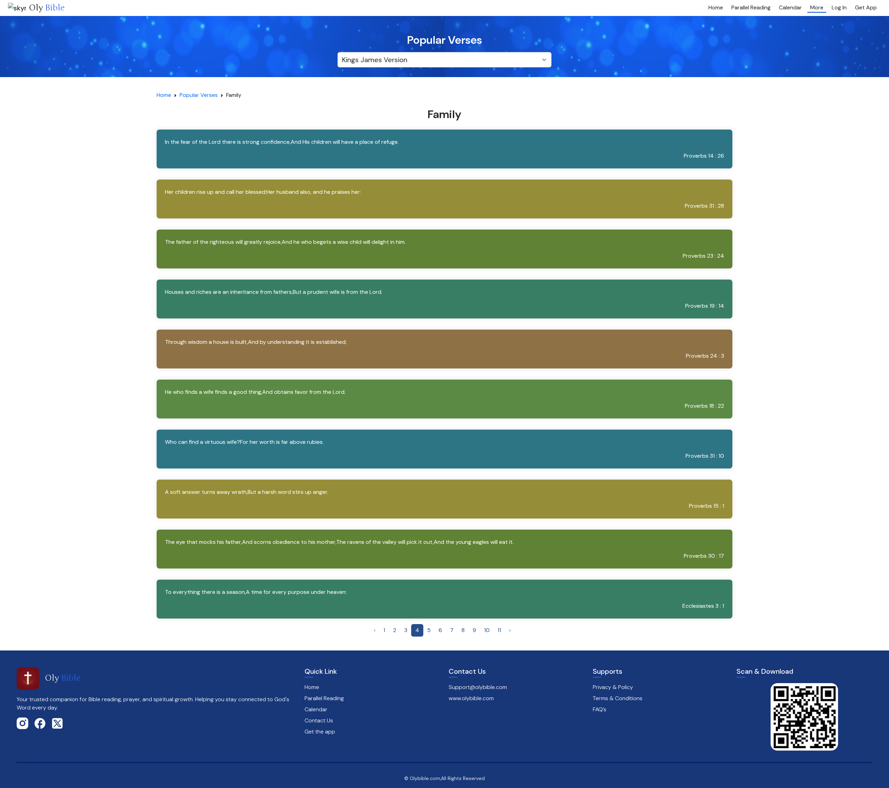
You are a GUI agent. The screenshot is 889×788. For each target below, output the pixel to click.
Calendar (790, 7)
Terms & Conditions (617, 698)
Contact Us (319, 720)
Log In (839, 7)
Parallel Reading (751, 7)
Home (715, 7)
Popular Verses (199, 95)
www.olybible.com (471, 698)
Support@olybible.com (478, 687)
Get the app (320, 731)
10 (487, 630)
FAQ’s (599, 709)
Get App (866, 7)
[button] (445, 149)
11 (499, 630)
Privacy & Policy (613, 687)
